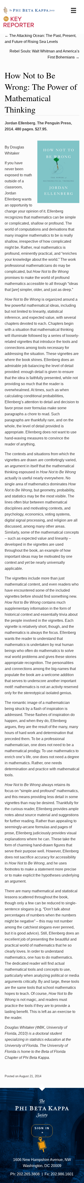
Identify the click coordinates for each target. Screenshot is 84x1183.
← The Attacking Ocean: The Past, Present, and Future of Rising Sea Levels (40, 39)
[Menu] (73, 10)
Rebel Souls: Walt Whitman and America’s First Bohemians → (44, 54)
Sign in (42, 1128)
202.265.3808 (28, 1174)
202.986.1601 (62, 1174)
